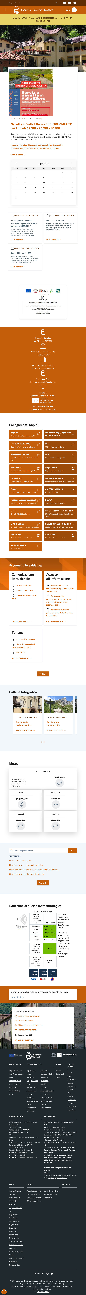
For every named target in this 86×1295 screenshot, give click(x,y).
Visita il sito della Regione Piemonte (39, 1191)
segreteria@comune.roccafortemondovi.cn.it (24, 1142)
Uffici (11, 1077)
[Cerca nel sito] (74, 9)
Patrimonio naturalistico (53, 723)
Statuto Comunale (15, 1241)
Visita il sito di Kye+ (50, 1194)
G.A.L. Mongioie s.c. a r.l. (35, 1201)
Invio (72, 850)
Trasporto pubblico (17, 148)
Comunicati (60, 1074)
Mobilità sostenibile (55, 145)
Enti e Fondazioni (15, 1084)
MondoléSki (48, 1197)
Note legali (13, 1248)
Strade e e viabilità (45, 148)
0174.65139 (16, 1127)
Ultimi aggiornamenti (16, 1258)
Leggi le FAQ (13, 1214)
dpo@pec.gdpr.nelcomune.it (57, 1177)
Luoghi (70, 1076)
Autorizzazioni (31, 1091)
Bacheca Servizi (14, 1238)
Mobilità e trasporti (32, 148)
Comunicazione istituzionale (38, 145)
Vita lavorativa (46, 1107)
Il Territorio (71, 1079)
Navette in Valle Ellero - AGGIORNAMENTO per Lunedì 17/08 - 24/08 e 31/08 (43, 19)
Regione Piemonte (14, 3)
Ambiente (30, 1077)
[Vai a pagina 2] (44, 742)
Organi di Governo (15, 1070)
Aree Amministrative (16, 1074)
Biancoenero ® (60, 1286)
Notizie (58, 1070)
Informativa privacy (16, 1244)
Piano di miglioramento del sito (15, 1207)
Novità (56, 148)
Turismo (43, 1104)
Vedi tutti (43, 674)
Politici (11, 1094)
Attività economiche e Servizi (72, 1099)
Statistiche (13, 1261)
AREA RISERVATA (43, 1291)
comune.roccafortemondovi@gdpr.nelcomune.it (60, 1175)
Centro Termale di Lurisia (52, 1191)
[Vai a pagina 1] (42, 742)
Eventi (70, 1073)
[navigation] (4, 9)
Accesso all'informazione (19, 145)
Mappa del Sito (14, 1265)
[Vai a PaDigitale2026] (64, 1054)
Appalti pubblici (32, 1087)
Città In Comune (56, 1283)
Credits (11, 1255)
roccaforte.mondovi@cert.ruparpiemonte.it (24, 1137)
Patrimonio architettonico (23, 723)
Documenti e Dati (15, 1080)
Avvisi (58, 1077)
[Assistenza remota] (64, 1283)
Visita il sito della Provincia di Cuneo (39, 1194)
